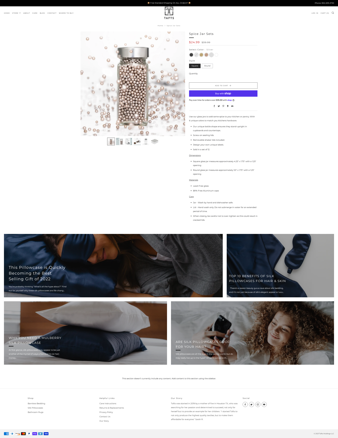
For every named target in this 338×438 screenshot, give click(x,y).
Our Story (104, 421)
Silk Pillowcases (35, 408)
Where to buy (66, 13)
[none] (111, 141)
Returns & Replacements (111, 408)
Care (34, 13)
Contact (52, 13)
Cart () (325, 13)
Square (195, 66)
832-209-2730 (328, 3)
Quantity (193, 73)
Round (207, 66)
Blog (42, 13)
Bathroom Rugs (35, 412)
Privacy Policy (106, 412)
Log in (315, 13)
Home (7, 13)
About (26, 13)
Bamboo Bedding (36, 403)
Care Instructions (107, 403)
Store (15, 13)
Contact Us (104, 416)
